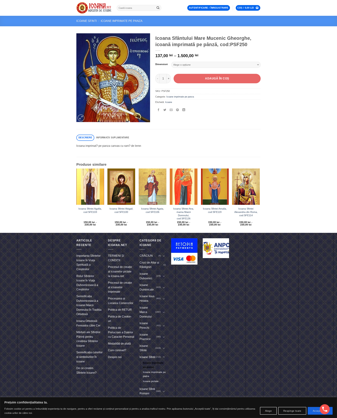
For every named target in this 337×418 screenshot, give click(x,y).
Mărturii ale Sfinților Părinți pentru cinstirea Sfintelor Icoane (88, 339)
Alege (268, 410)
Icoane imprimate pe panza (122, 20)
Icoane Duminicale (147, 287)
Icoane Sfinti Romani (147, 391)
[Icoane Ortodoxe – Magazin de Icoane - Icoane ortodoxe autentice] (93, 8)
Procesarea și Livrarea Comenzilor (120, 301)
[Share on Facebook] (158, 110)
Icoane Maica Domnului (146, 312)
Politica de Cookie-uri (120, 319)
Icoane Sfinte (144, 348)
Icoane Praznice (145, 337)
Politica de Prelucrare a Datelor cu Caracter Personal (121, 332)
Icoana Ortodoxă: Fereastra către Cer (88, 323)
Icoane (168, 102)
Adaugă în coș (217, 78)
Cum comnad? (117, 350)
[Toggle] (164, 256)
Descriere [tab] (85, 137)
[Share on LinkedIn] (184, 110)
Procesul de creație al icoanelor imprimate (120, 287)
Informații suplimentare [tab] (112, 137)
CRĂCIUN (146, 255)
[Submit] (158, 8)
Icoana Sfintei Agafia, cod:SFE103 (90, 210)
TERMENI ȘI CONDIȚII (116, 258)
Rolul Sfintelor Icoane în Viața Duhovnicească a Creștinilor (87, 283)
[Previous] (76, 200)
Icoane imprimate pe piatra (154, 374)
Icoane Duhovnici (146, 276)
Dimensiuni (161, 64)
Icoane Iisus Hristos (147, 298)
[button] (208, 8)
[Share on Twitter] (165, 110)
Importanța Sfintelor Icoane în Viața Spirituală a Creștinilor (88, 262)
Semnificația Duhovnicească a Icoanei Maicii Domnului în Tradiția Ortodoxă (88, 305)
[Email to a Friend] (171, 110)
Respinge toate (292, 410)
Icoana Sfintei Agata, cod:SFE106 (152, 210)
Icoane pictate (150, 381)
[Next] (259, 200)
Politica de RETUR (120, 309)
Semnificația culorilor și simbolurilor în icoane (89, 357)
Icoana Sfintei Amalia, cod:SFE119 (215, 210)
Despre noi (115, 357)
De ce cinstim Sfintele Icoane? (86, 370)
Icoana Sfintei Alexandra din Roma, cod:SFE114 (246, 212)
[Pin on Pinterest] (177, 110)
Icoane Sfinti (86, 20)
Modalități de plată (119, 343)
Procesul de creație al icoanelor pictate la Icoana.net (120, 271)
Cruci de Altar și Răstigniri (149, 265)
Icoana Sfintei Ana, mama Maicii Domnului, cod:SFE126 (183, 213)
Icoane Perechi (144, 325)
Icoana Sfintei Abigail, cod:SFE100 (121, 210)
